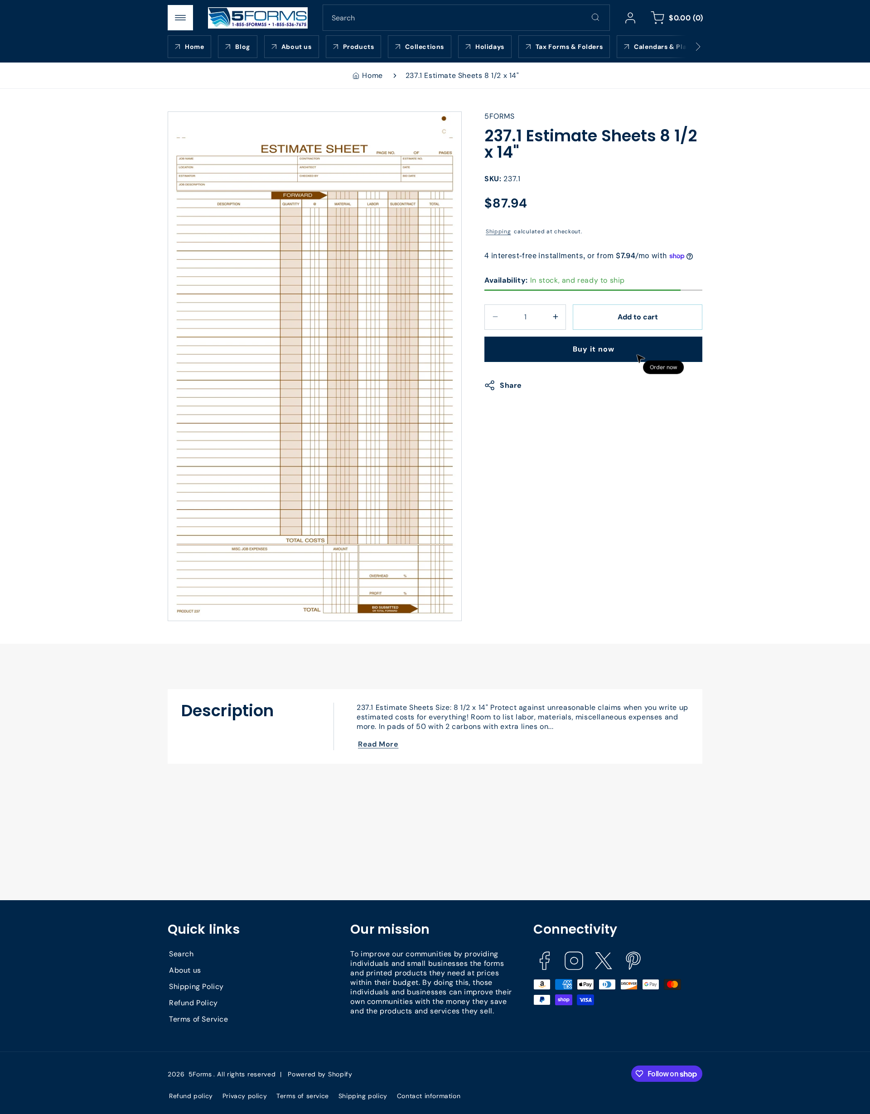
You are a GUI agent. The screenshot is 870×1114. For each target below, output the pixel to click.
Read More (378, 744)
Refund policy (191, 1096)
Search (181, 954)
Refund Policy (193, 1003)
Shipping (498, 231)
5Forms (200, 1074)
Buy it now (593, 349)
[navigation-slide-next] (686, 46)
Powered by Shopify (320, 1074)
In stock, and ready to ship (554, 280)
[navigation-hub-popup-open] (180, 17)
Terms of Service (198, 1019)
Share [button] (511, 385)
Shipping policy (362, 1096)
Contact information (428, 1096)
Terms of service (302, 1096)
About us (185, 970)
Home (372, 75)
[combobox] (466, 17)
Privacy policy (244, 1096)
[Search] (595, 17)
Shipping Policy (196, 987)
